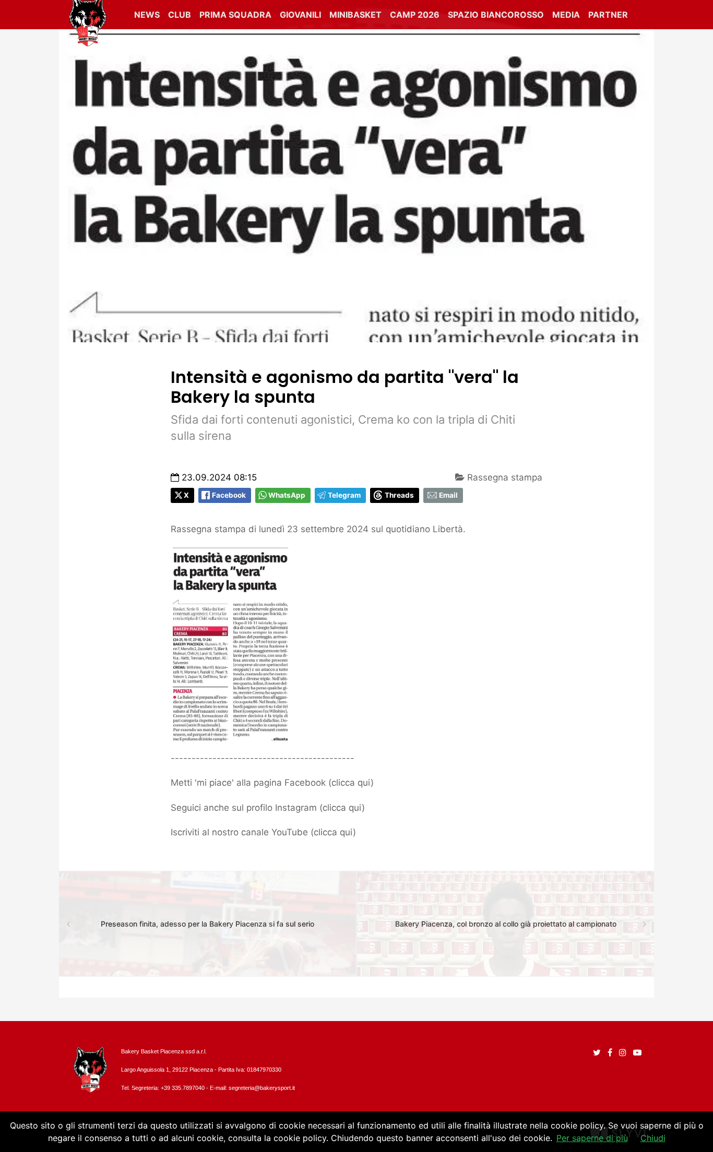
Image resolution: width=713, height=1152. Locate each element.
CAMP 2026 (414, 14)
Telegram (344, 495)
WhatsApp (286, 495)
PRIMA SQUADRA (235, 14)
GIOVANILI (300, 14)
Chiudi (653, 1138)
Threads (399, 495)
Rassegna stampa (503, 477)
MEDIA (566, 14)
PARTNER (608, 14)
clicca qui (351, 782)
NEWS (147, 14)
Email (448, 495)
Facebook (229, 495)
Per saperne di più (592, 1138)
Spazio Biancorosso (496, 14)
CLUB (179, 14)
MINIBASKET (355, 14)
